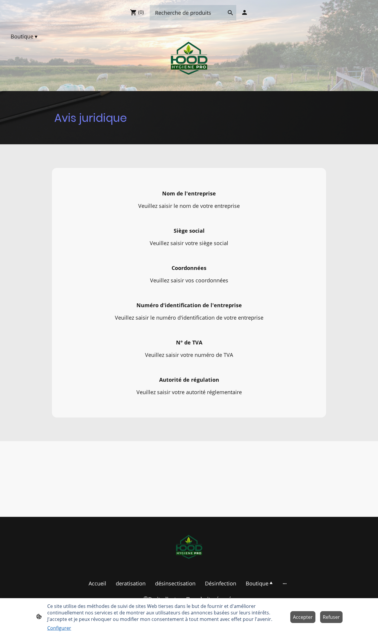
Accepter (303, 617)
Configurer (59, 628)
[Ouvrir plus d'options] (284, 583)
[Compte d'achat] (244, 12)
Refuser (331, 617)
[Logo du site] (189, 58)
